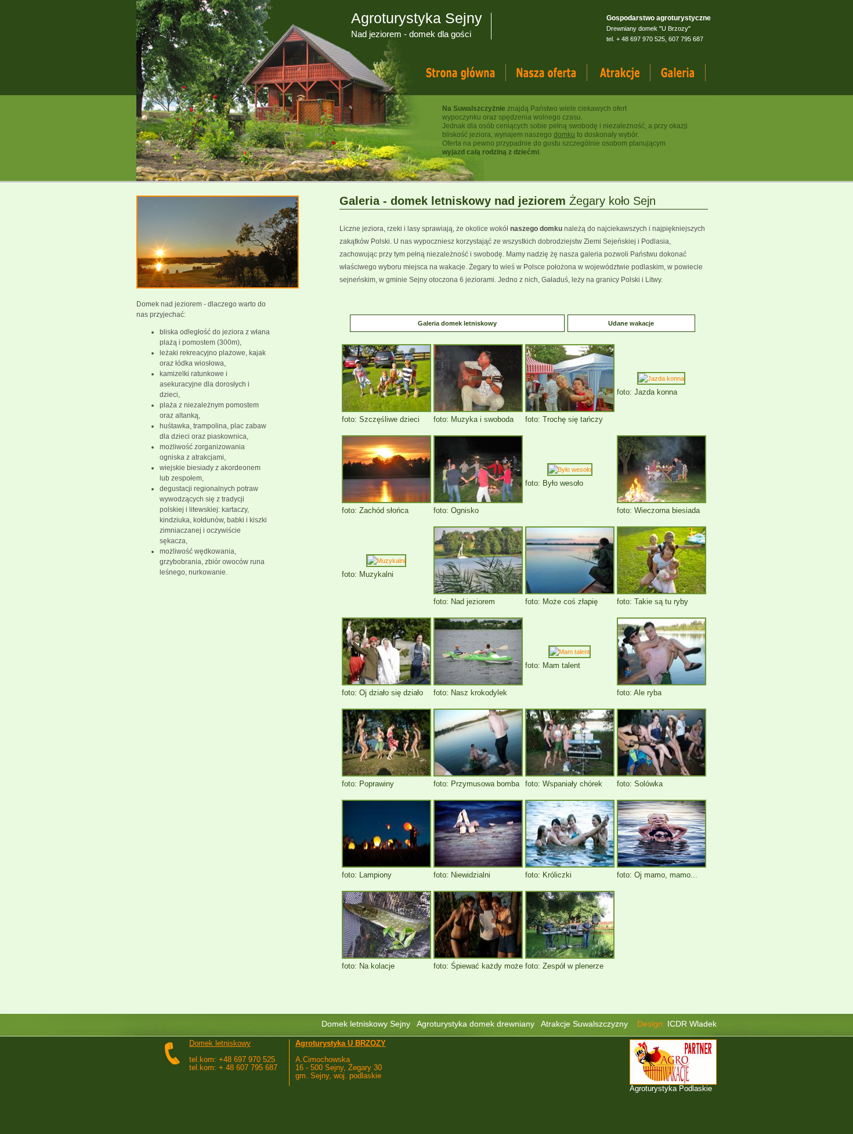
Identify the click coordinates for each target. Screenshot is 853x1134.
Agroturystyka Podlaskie (671, 1088)
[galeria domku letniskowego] (689, 73)
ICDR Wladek (692, 1023)
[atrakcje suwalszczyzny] (630, 73)
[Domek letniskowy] (471, 73)
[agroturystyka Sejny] (557, 73)
